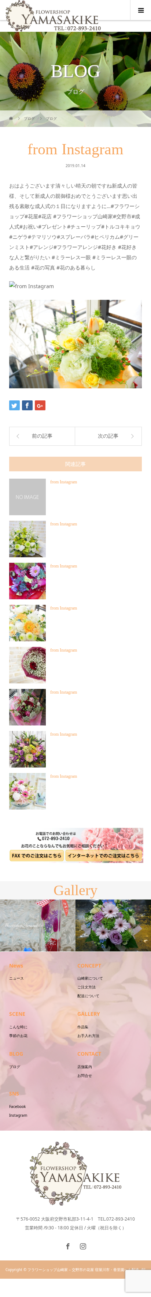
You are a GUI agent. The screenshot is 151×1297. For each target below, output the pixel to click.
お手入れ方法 (88, 1035)
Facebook (17, 1106)
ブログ (14, 1066)
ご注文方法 (86, 986)
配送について (88, 995)
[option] (38, 926)
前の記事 (42, 436)
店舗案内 (84, 1066)
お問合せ (84, 1075)
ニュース (16, 978)
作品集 (82, 1026)
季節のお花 (18, 1035)
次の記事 (108, 436)
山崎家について (90, 978)
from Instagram (63, 482)
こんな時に (18, 1026)
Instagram (18, 1115)
